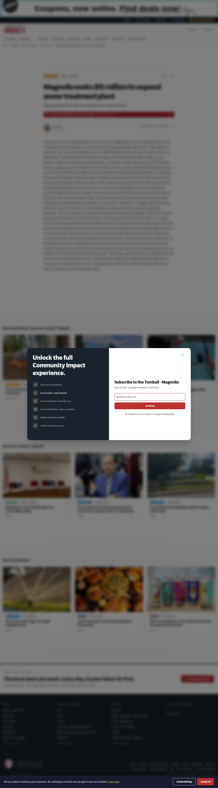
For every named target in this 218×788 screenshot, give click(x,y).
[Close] (182, 355)
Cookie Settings (184, 781)
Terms (158, 414)
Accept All (206, 781)
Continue (150, 405)
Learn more (113, 781)
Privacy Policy (169, 414)
